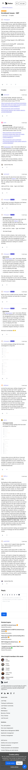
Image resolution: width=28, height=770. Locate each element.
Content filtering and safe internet (9, 750)
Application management (7, 733)
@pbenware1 (7, 147)
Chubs (7, 663)
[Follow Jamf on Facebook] (14, 693)
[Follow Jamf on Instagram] (11, 693)
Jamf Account (4, 718)
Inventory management (7, 735)
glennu (5, 420)
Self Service (4, 740)
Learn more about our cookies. (17, 759)
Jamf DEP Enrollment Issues (8, 625)
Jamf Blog (3, 708)
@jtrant (14, 178)
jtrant (5, 122)
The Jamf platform (5, 725)
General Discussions (7, 7)
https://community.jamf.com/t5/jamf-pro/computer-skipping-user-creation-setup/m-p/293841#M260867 (13, 110)
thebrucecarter (9, 677)
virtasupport (7, 19)
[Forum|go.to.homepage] (8, 3)
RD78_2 (5, 476)
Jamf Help (3, 700)
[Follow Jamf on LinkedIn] (5, 693)
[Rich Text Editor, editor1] (14, 604)
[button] (3, 3)
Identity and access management (9, 742)
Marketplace (4, 710)
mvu (7, 659)
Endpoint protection (6, 745)
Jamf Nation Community (7, 705)
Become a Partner (5, 713)
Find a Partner (4, 715)
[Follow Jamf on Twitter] (2, 693)
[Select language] (16, 3)
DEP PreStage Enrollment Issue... (10, 642)
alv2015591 (6, 541)
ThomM (7, 668)
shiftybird (6, 385)
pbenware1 (6, 94)
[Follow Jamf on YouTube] (8, 693)
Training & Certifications (7, 703)
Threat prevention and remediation (10, 747)
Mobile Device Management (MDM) (10, 730)
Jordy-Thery (9, 672)
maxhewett (6, 174)
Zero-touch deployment (7, 728)
